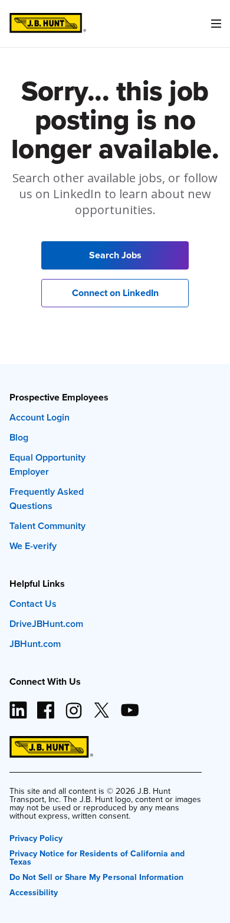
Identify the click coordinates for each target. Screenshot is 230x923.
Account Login (39, 417)
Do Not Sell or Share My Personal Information (96, 876)
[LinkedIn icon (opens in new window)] (18, 705)
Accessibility (33, 891)
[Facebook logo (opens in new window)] (46, 705)
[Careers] (47, 23)
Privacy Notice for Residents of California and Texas (97, 857)
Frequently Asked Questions (46, 499)
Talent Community (47, 526)
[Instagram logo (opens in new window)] (74, 705)
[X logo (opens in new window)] (101, 705)
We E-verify (33, 546)
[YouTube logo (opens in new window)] (129, 705)
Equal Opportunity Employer (47, 464)
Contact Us (33, 603)
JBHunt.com (35, 644)
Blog (18, 437)
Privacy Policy (36, 837)
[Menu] (216, 23)
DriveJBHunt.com (46, 623)
